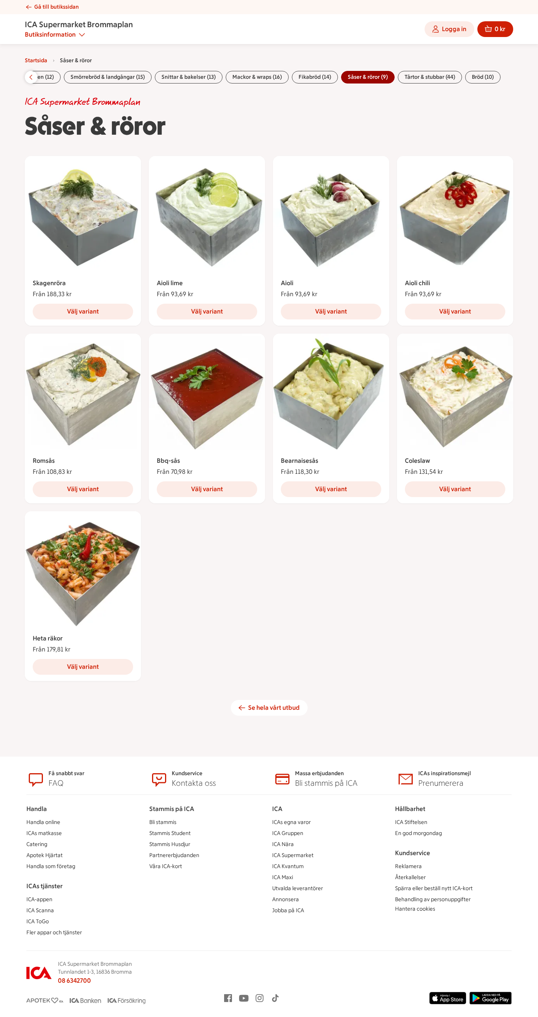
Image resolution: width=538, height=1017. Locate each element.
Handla (36, 809)
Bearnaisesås (299, 460)
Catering (36, 844)
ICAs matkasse (44, 833)
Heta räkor (48, 638)
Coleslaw (417, 460)
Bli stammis (162, 822)
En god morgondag (418, 833)
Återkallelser (410, 877)
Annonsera (285, 899)
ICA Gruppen (287, 833)
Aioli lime (170, 283)
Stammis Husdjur (169, 844)
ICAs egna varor (291, 822)
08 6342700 (74, 980)
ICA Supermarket (293, 855)
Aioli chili (417, 283)
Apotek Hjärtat (44, 855)
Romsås (44, 460)
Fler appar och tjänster (54, 932)
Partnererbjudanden (174, 855)
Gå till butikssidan (56, 7)
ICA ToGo (37, 921)
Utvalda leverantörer (297, 888)
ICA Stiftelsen (411, 822)
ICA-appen (39, 899)
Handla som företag (50, 866)
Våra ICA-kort (165, 866)
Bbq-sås (168, 460)
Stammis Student (170, 833)
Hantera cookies (415, 909)
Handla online (43, 822)
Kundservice (412, 853)
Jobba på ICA (288, 910)
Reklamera (408, 866)
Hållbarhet (410, 809)
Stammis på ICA (171, 809)
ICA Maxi (282, 877)
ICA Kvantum (288, 866)
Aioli (287, 283)
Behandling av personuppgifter (433, 899)
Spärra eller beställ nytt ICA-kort (434, 888)
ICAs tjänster (44, 886)
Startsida (36, 60)
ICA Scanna (40, 910)
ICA (277, 809)
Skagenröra (49, 283)
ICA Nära (283, 844)
